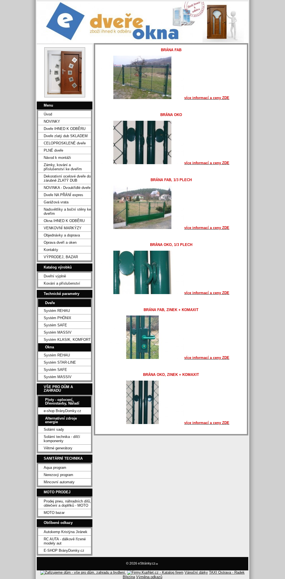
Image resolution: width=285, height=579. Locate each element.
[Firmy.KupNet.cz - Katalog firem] (155, 572)
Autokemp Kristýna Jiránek (65, 532)
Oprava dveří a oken (60, 242)
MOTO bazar (54, 513)
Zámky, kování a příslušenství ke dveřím (63, 167)
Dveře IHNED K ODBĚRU (64, 129)
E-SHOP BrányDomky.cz (64, 550)
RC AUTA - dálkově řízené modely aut (65, 541)
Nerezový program (58, 475)
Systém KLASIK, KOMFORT (67, 339)
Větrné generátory (58, 448)
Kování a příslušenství (62, 283)
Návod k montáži (57, 158)
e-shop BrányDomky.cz (62, 411)
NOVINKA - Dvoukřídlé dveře (67, 188)
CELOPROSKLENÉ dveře (65, 143)
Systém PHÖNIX (57, 318)
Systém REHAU (57, 311)
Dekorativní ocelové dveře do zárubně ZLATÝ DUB (67, 178)
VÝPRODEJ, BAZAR (61, 257)
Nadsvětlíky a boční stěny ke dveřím (67, 211)
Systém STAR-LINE (60, 362)
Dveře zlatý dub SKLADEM (66, 136)
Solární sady (54, 429)
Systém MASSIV (58, 332)
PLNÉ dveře (53, 150)
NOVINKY (52, 121)
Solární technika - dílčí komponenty (62, 439)
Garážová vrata (56, 202)
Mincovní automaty (59, 482)
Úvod (48, 114)
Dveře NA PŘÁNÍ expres (63, 195)
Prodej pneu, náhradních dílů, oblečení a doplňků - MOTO (67, 503)
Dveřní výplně (55, 276)
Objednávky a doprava (62, 235)
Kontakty (51, 250)
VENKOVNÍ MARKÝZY (63, 228)
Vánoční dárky (196, 572)
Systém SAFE (55, 325)
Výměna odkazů (149, 577)
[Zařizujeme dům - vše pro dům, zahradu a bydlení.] (83, 572)
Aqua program (55, 467)
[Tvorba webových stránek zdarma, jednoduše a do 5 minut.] (157, 564)
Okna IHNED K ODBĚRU (64, 221)
